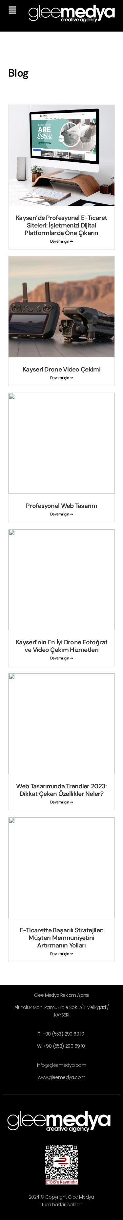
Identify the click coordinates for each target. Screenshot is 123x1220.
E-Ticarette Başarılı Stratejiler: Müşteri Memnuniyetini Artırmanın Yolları (62, 937)
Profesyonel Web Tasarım (61, 506)
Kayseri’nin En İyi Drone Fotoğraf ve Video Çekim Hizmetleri (61, 646)
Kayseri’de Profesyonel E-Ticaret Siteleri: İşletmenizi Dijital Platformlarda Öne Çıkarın (61, 225)
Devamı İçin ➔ (61, 241)
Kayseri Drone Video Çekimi (61, 369)
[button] (12, 10)
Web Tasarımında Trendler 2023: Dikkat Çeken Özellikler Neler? (61, 790)
